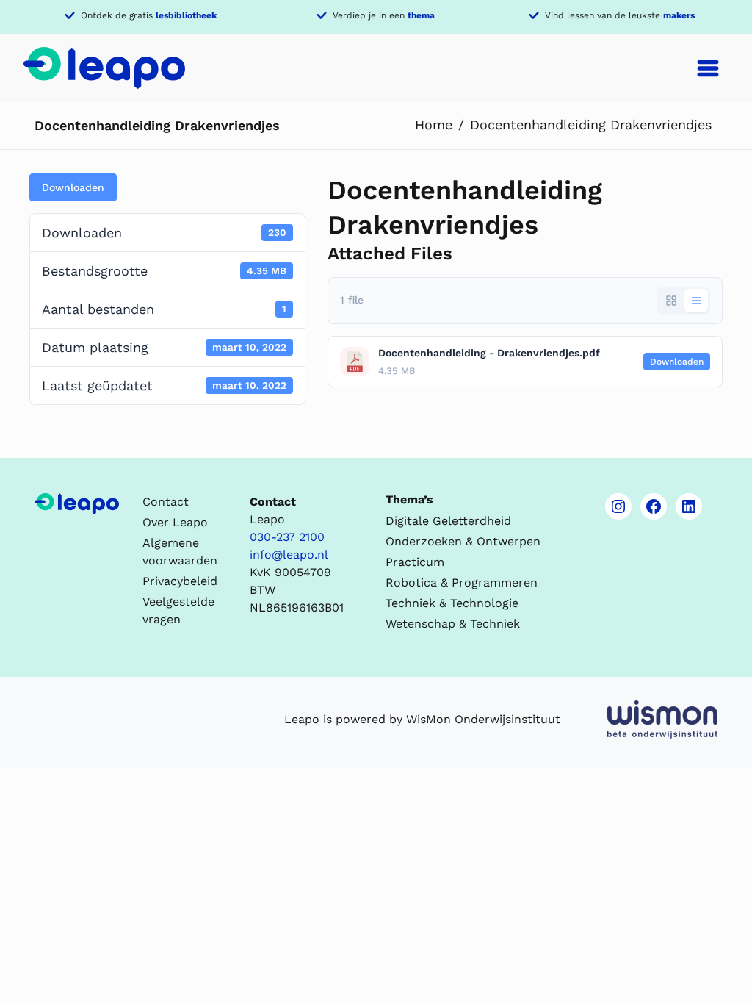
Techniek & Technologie (452, 603)
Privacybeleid (179, 581)
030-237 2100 (287, 537)
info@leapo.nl (289, 555)
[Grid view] (671, 300)
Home (433, 124)
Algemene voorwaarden (179, 551)
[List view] (696, 300)
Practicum (415, 562)
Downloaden (73, 187)
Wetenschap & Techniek (453, 624)
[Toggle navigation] (707, 68)
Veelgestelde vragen (178, 610)
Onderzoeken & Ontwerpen (463, 541)
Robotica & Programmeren (462, 582)
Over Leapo (175, 522)
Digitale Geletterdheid (448, 521)
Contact (165, 502)
